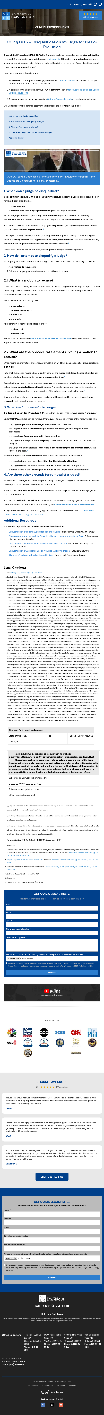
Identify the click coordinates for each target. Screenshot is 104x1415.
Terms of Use (33, 1386)
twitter (52, 1404)
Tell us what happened (16, 937)
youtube (61, 1404)
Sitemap (72, 1386)
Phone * (9, 912)
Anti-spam (61, 1386)
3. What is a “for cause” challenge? (23, 127)
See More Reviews (52, 1176)
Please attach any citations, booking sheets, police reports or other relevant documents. (45, 954)
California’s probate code (59, 99)
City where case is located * (18, 929)
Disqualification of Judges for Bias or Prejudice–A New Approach (39, 550)
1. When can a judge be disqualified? (24, 116)
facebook (43, 1404)
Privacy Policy (47, 1386)
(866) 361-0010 (58, 1306)
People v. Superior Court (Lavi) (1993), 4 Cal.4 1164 (25, 860)
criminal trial (54, 59)
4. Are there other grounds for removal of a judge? (30, 132)
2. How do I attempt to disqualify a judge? (26, 121)
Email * (9, 921)
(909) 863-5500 (16, 1364)
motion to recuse (67, 80)
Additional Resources (18, 138)
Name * (9, 904)
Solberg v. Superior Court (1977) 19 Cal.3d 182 (26, 573)
